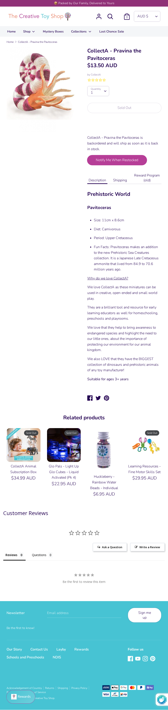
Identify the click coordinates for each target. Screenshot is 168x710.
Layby (61, 649)
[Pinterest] (153, 659)
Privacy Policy (79, 688)
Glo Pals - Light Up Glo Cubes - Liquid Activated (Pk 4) (64, 472)
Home (11, 31)
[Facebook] (131, 659)
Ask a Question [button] (112, 547)
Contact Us (39, 649)
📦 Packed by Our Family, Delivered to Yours (84, 3)
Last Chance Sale (111, 31)
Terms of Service (36, 692)
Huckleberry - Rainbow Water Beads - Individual (104, 482)
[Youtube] (138, 659)
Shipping (120, 180)
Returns (49, 688)
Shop (27, 31)
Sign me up (144, 615)
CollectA (96, 74)
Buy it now (124, 126)
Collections (79, 31)
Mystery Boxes (53, 31)
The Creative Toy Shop (41, 698)
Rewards (81, 649)
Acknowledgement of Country (24, 688)
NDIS (57, 657)
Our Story (14, 649)
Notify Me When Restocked (117, 160)
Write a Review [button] (149, 547)
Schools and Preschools (25, 657)
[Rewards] (21, 696)
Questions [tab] (39, 555)
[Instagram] (146, 659)
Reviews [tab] (11, 555)
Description (97, 180)
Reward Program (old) (147, 178)
